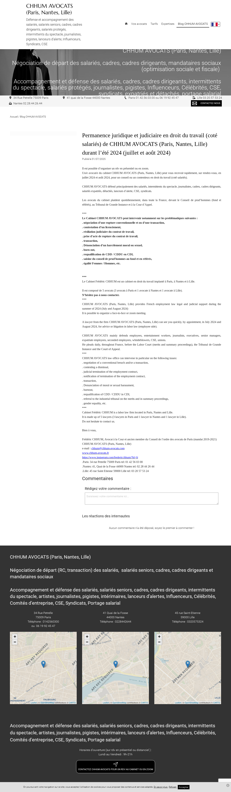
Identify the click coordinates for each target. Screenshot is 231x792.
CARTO (72, 702)
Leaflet (34, 702)
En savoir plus (161, 787)
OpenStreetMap (47, 702)
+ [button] (15, 636)
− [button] (15, 642)
